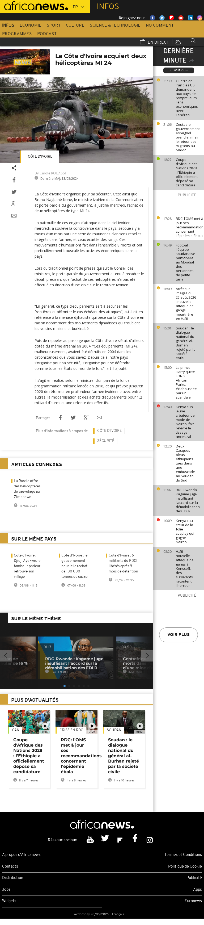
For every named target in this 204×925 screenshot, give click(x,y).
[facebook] (135, 840)
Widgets (9, 901)
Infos (8, 25)
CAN (15, 730)
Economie (30, 25)
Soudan (114, 730)
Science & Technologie (115, 25)
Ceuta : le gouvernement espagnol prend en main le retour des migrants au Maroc (188, 137)
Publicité (194, 878)
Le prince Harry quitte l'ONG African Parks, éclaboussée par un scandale (186, 382)
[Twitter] (105, 840)
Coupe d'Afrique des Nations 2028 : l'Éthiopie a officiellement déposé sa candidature (187, 172)
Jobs (6, 890)
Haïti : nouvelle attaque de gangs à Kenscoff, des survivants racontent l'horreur (185, 568)
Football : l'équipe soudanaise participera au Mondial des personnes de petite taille (185, 262)
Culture (75, 25)
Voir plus (178, 635)
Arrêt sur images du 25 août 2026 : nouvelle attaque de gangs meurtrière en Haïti (186, 304)
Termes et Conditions (183, 855)
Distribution (12, 878)
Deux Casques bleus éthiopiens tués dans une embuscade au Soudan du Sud (185, 463)
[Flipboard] (120, 840)
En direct (158, 42)
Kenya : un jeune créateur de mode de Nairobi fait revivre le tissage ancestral (185, 422)
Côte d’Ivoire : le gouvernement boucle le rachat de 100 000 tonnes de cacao (74, 566)
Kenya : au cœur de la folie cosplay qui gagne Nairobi (185, 531)
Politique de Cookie (185, 867)
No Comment (160, 25)
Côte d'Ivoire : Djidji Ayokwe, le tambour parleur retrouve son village (27, 566)
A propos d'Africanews (21, 855)
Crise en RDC (71, 730)
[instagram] (149, 840)
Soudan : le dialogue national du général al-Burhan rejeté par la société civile (186, 343)
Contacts (10, 867)
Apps (197, 890)
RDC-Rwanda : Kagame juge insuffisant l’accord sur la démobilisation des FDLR (188, 500)
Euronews (193, 901)
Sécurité (105, 441)
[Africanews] (34, 5)
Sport (54, 25)
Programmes (17, 34)
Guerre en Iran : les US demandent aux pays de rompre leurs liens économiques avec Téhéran (187, 98)
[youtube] (90, 840)
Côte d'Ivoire (40, 157)
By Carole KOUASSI (50, 173)
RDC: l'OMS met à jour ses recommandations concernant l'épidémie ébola (188, 227)
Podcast (47, 34)
